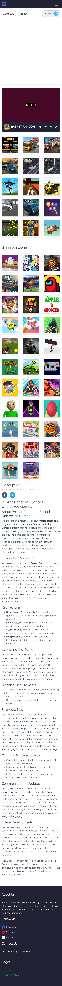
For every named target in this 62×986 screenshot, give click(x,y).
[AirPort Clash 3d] (52, 263)
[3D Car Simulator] (52, 186)
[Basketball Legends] (31, 471)
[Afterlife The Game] (10, 263)
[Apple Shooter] (52, 304)
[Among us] (52, 284)
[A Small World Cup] (10, 228)
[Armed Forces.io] (31, 346)
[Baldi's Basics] (10, 408)
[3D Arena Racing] (31, 186)
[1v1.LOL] (10, 186)
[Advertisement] (31, 51)
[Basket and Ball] (52, 429)
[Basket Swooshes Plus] (52, 450)
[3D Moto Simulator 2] (10, 207)
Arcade (24, 13)
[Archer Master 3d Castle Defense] (10, 346)
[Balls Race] (10, 429)
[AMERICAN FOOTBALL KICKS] (31, 284)
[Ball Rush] (31, 408)
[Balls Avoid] (52, 408)
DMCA (7, 970)
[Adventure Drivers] (52, 228)
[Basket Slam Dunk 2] (31, 450)
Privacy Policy (11, 975)
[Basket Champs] (10, 450)
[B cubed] (52, 367)
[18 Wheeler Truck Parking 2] (31, 166)
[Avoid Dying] (52, 346)
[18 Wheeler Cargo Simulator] (52, 145)
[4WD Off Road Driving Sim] (31, 207)
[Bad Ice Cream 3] (52, 387)
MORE (48, 13)
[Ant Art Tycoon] (10, 304)
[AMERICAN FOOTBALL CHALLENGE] (10, 284)
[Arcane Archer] (52, 325)
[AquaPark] (31, 325)
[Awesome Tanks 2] (10, 367)
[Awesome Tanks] (31, 367)
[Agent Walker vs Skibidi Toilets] (31, 263)
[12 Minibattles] (10, 145)
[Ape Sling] (31, 304)
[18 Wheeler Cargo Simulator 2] (31, 145)
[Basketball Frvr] (10, 471)
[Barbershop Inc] (31, 429)
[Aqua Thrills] (10, 325)
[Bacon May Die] (10, 387)
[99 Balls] (52, 207)
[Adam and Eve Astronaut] (31, 228)
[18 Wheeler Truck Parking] (52, 166)
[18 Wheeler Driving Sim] (10, 166)
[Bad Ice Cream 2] (31, 387)
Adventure (8, 13)
